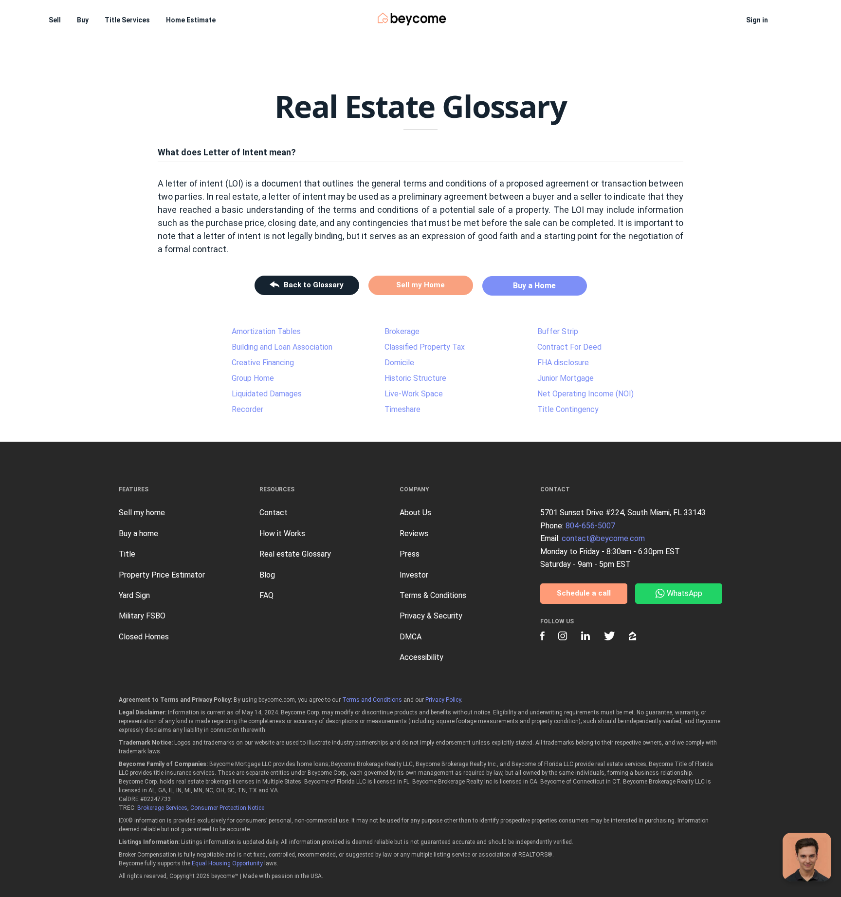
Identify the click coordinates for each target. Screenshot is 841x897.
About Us (415, 512)
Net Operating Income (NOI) (585, 393)
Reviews (414, 533)
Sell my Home (420, 284)
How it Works (282, 533)
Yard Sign (134, 595)
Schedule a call (584, 593)
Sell (55, 20)
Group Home (253, 378)
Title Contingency (568, 409)
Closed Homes (144, 636)
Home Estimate (191, 20)
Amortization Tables (266, 331)
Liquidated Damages (267, 393)
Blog (267, 574)
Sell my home (142, 512)
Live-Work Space (413, 393)
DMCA (410, 636)
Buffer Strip (557, 331)
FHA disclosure (563, 362)
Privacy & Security (431, 615)
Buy (83, 20)
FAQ (266, 595)
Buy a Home (534, 285)
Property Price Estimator (162, 574)
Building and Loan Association (282, 347)
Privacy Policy (443, 699)
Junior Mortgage (565, 378)
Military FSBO (142, 615)
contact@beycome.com (603, 538)
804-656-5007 (590, 525)
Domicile (399, 362)
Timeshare (402, 409)
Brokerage (402, 331)
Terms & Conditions (433, 595)
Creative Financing (263, 362)
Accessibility (421, 657)
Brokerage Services (162, 807)
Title (127, 554)
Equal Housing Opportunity (227, 863)
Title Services (127, 20)
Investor (414, 574)
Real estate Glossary (295, 554)
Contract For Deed (569, 347)
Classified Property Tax (424, 347)
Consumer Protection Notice (227, 807)
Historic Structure (415, 378)
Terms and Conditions (372, 699)
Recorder (247, 409)
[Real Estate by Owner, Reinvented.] (412, 19)
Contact (273, 512)
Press (410, 554)
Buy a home (138, 533)
